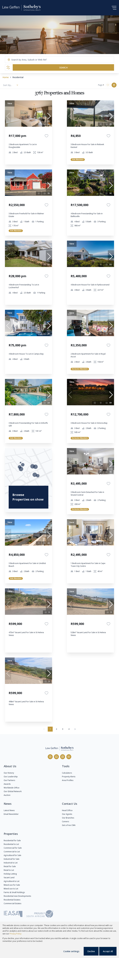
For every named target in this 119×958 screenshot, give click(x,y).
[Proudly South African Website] (39, 914)
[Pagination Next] (75, 729)
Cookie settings (71, 951)
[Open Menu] (114, 7)
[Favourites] (46, 136)
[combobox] (23, 59)
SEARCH (63, 67)
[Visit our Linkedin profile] (56, 756)
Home (5, 77)
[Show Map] (114, 85)
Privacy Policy (15, 933)
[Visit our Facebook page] (50, 756)
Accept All (108, 951)
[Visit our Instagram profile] (62, 756)
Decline (91, 951)
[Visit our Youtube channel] (68, 756)
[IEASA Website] (13, 914)
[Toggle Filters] (8, 67)
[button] (49, 116)
